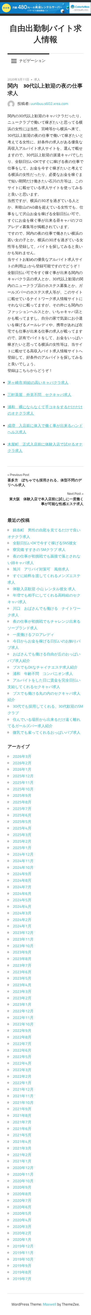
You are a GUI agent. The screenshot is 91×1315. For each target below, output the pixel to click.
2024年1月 (22, 926)
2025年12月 (23, 776)
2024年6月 (22, 893)
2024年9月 (22, 874)
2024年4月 (22, 906)
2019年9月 (22, 1265)
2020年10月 (23, 1181)
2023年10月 (23, 946)
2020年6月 (22, 1207)
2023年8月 (22, 959)
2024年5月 (22, 900)
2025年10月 (23, 789)
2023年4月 (22, 985)
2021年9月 (22, 1109)
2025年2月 (22, 841)
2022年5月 (22, 1057)
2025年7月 (22, 808)
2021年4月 (22, 1141)
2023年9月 (22, 952)
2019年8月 (22, 1272)
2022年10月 (23, 1024)
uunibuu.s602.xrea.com (49, 103)
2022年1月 (22, 1083)
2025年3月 (22, 835)
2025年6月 (22, 815)
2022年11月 (23, 1017)
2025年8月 (22, 802)
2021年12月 (23, 1089)
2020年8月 (22, 1194)
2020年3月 (22, 1226)
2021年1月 (22, 1161)
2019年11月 (23, 1253)
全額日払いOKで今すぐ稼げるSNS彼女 (44, 543)
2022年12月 (23, 1011)
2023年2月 (22, 998)
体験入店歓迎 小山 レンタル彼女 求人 (44, 589)
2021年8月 (22, 1115)
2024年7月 (22, 887)
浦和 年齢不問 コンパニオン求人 (43, 673)
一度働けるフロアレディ (33, 634)
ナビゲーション (32, 60)
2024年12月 (23, 854)
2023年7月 (22, 965)
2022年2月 (22, 1076)
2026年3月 (22, 756)
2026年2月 (22, 763)
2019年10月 (23, 1259)
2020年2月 (22, 1233)
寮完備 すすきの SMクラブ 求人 (39, 549)
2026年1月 (22, 769)
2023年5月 (22, 978)
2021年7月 (22, 1122)
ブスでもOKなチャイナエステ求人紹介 (45, 667)
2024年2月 (22, 920)
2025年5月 (22, 821)
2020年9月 (22, 1187)
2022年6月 (22, 1050)
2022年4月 (22, 1063)
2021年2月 (22, 1155)
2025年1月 (22, 848)
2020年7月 (22, 1200)
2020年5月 (22, 1213)
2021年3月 (22, 1148)
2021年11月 (23, 1096)
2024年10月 (23, 867)
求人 (37, 79)
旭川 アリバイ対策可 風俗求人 (41, 569)
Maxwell (49, 1304)
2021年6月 (22, 1129)
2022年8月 (22, 1037)
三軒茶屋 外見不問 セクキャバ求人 (39, 395)
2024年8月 (22, 880)
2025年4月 (22, 828)
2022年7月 (22, 1044)
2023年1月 (22, 1004)
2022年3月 (22, 1070)
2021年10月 (23, 1102)
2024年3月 (22, 913)
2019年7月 (22, 1279)
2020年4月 (22, 1220)
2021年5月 (22, 1135)
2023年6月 (22, 972)
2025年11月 (23, 782)
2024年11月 (23, 861)
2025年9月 (22, 795)
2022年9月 (22, 1030)
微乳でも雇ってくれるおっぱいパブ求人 (46, 732)
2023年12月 (23, 932)
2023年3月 (22, 991)
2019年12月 (23, 1246)
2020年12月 (23, 1168)
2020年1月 (22, 1239)
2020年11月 (23, 1174)
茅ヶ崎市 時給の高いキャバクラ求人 (38, 382)
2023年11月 (23, 939)
